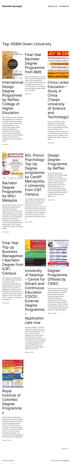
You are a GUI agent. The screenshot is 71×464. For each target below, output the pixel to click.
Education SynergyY (12, 6)
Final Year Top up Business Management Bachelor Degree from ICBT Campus (12, 258)
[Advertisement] (35, 24)
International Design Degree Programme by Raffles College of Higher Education (12, 97)
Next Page (65, 448)
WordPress (66, 460)
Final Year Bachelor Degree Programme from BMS (34, 63)
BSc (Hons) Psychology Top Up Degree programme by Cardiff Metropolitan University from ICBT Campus (35, 174)
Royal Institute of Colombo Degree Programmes (12, 402)
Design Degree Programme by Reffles (57, 161)
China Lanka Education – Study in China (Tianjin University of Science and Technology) (58, 99)
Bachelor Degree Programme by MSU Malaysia (12, 191)
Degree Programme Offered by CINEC (57, 277)
